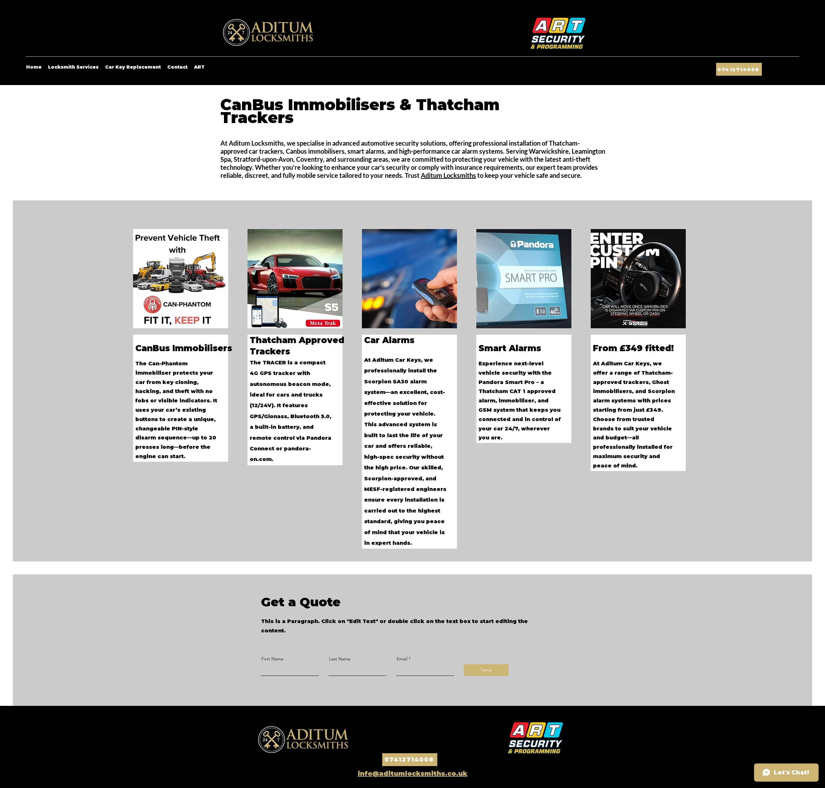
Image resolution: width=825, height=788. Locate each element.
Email (402, 659)
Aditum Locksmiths (448, 175)
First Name (272, 659)
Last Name (340, 659)
